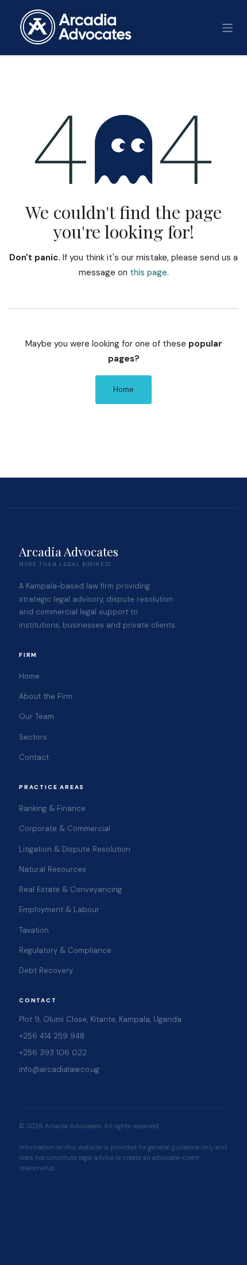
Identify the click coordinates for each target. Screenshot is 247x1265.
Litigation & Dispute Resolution (74, 849)
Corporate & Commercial (64, 828)
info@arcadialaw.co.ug (59, 1069)
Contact (34, 757)
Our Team (36, 716)
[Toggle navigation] (228, 27)
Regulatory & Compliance (65, 950)
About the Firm (45, 696)
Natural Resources (52, 869)
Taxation (34, 930)
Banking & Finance (52, 808)
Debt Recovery (46, 970)
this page (148, 272)
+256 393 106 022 (53, 1053)
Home (123, 389)
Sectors (33, 737)
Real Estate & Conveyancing (70, 889)
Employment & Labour (59, 909)
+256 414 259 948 (51, 1036)
